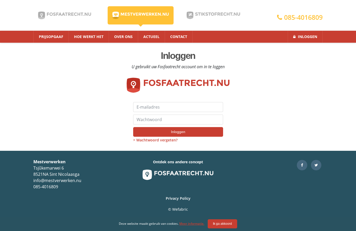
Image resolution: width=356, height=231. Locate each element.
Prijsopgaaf (51, 36)
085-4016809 (302, 17)
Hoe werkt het (88, 36)
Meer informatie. (191, 223)
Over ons (123, 36)
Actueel (151, 36)
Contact (178, 36)
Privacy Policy (178, 198)
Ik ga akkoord (222, 224)
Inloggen (307, 36)
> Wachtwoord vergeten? (155, 140)
